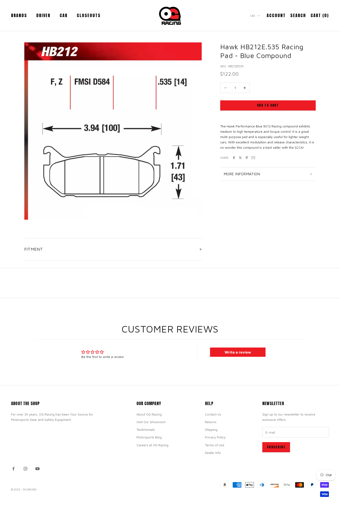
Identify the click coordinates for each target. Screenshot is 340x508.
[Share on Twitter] (240, 158)
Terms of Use (214, 445)
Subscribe (276, 447)
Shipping (211, 429)
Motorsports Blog (149, 437)
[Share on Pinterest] (247, 158)
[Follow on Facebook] (13, 468)
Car (64, 15)
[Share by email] (253, 158)
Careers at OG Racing (152, 445)
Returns (210, 422)
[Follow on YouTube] (37, 468)
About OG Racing (149, 414)
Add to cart (268, 105)
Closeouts (89, 15)
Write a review (238, 352)
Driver (43, 15)
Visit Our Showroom (151, 422)
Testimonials (145, 429)
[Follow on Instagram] (25, 468)
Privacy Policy (215, 437)
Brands (19, 15)
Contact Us (213, 414)
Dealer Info (213, 453)
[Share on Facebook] (234, 158)
